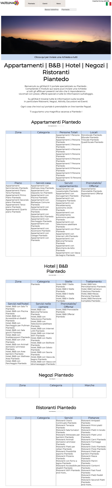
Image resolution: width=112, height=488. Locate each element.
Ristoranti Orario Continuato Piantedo (66, 421)
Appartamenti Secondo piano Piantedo (17, 201)
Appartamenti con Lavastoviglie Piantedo (67, 190)
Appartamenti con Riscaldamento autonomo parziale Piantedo (65, 216)
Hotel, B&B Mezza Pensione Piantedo (90, 295)
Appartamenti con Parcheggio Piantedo (41, 220)
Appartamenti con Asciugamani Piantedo (67, 194)
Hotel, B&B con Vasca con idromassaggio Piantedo (43, 363)
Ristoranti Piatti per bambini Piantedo (90, 452)
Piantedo (35, 284)
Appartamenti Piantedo (56, 122)
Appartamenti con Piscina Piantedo (40, 196)
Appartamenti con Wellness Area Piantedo (42, 187)
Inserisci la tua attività (100, 1)
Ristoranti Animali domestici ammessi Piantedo (65, 441)
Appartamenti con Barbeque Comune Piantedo (40, 202)
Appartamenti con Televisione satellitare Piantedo (66, 224)
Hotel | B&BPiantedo (56, 269)
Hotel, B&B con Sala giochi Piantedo (15, 331)
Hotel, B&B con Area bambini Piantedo (15, 352)
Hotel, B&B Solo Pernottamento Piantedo (93, 285)
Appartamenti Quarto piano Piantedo (16, 210)
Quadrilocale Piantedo (92, 142)
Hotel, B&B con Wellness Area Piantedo (18, 357)
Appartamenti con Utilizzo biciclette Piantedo (40, 209)
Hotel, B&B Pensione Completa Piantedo (91, 299)
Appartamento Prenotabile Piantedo (91, 190)
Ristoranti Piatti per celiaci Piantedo (65, 447)
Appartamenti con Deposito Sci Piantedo (42, 191)
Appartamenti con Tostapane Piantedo (66, 199)
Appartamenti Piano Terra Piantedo (16, 191)
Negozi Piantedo (56, 375)
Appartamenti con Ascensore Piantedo (40, 229)
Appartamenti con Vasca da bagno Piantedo (68, 254)
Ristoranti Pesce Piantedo (89, 457)
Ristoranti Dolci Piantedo (93, 446)
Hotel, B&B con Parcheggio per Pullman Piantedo (18, 325)
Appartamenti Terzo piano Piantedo (15, 205)
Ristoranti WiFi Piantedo (68, 470)
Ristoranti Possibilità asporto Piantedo (66, 452)
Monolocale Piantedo (91, 135)
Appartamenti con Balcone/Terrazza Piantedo (65, 241)
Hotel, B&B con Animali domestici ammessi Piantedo (17, 346)
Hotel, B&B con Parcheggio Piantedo (16, 362)
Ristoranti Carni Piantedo (93, 439)
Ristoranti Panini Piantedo (89, 462)
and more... (61, 473)
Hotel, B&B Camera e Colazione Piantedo (91, 290)
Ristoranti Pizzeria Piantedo (65, 457)
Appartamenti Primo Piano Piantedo (16, 196)
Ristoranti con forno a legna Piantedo (66, 462)
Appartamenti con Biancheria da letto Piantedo (65, 248)
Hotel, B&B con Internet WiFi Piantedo (42, 334)
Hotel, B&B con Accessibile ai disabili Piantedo (16, 318)
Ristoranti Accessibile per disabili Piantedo (68, 466)
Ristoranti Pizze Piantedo (93, 449)
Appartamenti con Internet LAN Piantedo (67, 235)
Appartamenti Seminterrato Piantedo (17, 187)
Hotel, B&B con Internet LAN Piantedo (42, 329)
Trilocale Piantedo (90, 140)
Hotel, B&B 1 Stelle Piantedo (65, 285)
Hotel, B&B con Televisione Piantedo (41, 317)
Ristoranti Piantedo (56, 407)
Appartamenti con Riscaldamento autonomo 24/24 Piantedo (65, 206)
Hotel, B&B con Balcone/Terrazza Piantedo (39, 311)
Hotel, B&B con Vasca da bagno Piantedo (43, 358)
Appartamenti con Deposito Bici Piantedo (42, 215)
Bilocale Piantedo (89, 137)
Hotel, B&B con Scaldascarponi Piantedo (18, 336)
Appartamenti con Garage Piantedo (40, 234)
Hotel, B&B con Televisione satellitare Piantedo (41, 323)
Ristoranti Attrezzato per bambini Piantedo (68, 436)
